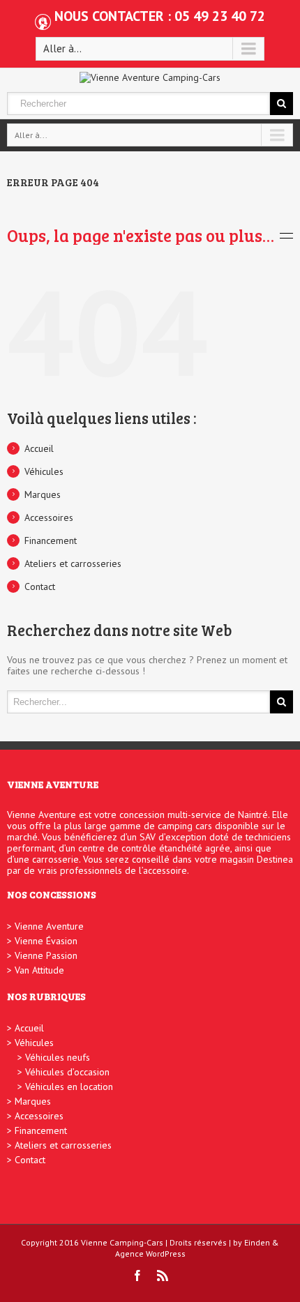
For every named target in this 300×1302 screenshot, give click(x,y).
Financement (50, 540)
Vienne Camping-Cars (122, 1242)
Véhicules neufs (57, 1057)
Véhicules (43, 471)
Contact (39, 586)
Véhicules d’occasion (67, 1072)
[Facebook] (137, 1275)
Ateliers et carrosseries (72, 563)
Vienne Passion (46, 955)
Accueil (39, 448)
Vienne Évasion (46, 940)
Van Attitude (39, 970)
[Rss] (162, 1275)
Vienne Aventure (49, 926)
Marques (42, 494)
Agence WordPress (150, 1253)
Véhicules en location (69, 1086)
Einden (257, 1242)
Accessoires (48, 517)
